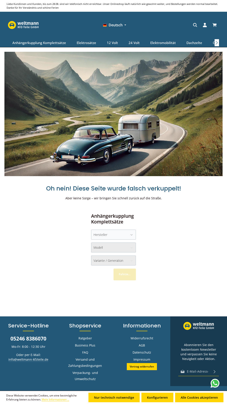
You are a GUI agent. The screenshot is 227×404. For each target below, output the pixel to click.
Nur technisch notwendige (114, 397)
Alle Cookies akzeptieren (199, 397)
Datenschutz (142, 352)
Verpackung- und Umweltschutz (85, 376)
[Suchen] (163, 25)
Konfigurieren (157, 397)
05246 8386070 (28, 338)
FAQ (85, 352)
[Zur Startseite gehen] (203, 25)
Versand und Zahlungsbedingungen (85, 362)
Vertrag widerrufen (142, 366)
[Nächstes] (217, 42)
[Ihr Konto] (173, 25)
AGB (142, 345)
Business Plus (85, 345)
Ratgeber (85, 338)
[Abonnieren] (214, 371)
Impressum (141, 359)
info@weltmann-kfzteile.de (28, 359)
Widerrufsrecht (142, 338)
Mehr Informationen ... (55, 399)
